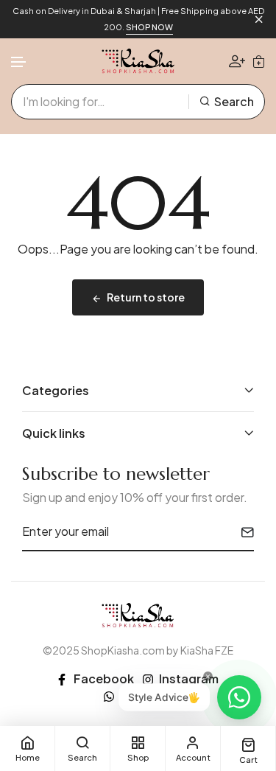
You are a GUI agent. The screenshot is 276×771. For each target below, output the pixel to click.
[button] (19, 62)
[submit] (242, 532)
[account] (237, 60)
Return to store (146, 297)
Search (234, 101)
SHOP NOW (149, 27)
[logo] (138, 61)
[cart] (258, 61)
